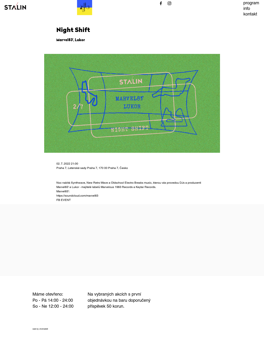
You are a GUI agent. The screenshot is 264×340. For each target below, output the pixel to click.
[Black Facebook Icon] (160, 3)
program (251, 2)
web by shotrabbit (40, 329)
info (246, 8)
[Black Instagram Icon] (169, 3)
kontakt (250, 14)
